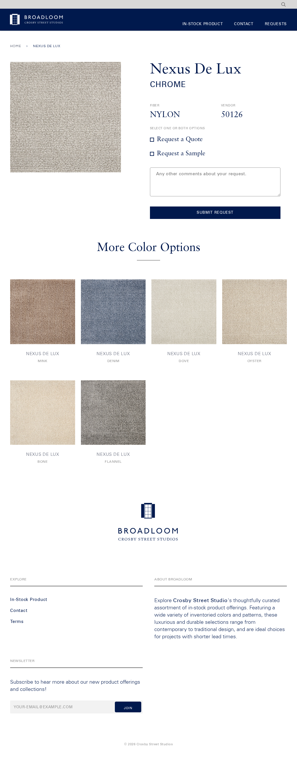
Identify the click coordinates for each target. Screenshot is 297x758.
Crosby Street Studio (200, 600)
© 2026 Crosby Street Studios (148, 744)
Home (15, 46)
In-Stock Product (202, 24)
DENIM (113, 361)
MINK (42, 361)
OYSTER (254, 361)
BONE (42, 462)
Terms (17, 621)
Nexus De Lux (42, 354)
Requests (276, 24)
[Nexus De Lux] (42, 311)
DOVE (184, 361)
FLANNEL (113, 462)
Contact (243, 24)
